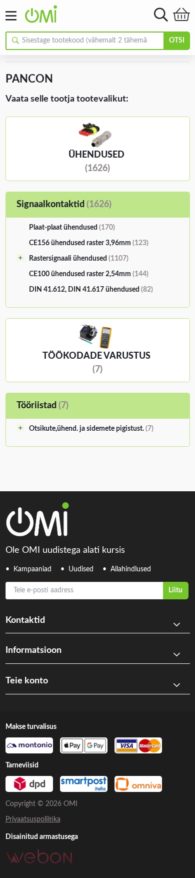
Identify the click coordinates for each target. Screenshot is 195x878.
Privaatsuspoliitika (33, 819)
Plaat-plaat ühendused (72, 227)
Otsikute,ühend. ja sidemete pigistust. (91, 428)
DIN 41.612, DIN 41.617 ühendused (91, 289)
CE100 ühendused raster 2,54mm (88, 274)
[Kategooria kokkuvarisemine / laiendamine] (20, 258)
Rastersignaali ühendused (78, 258)
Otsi (176, 40)
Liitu (175, 590)
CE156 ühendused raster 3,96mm (88, 243)
